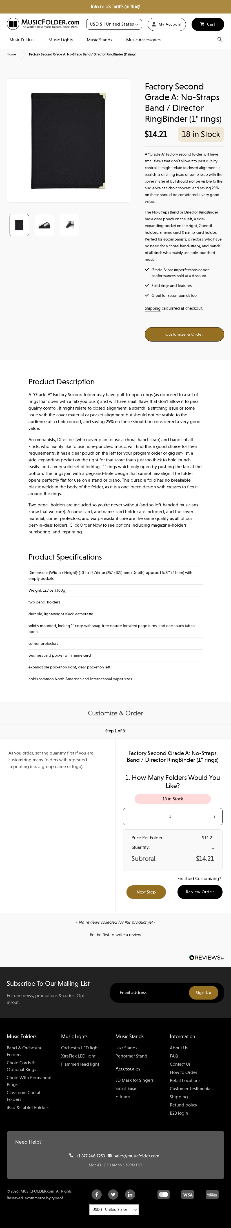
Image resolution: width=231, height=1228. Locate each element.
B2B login (179, 1113)
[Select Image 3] (69, 225)
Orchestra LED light (80, 1047)
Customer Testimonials (191, 1088)
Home (11, 54)
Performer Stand (131, 1056)
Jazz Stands (126, 1047)
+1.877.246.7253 (90, 1156)
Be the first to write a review (115, 934)
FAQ (174, 1056)
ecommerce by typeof (44, 1198)
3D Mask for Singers (134, 1080)
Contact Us (180, 1064)
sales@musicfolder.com (136, 1156)
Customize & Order (184, 334)
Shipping (153, 308)
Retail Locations (185, 1080)
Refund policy (183, 1105)
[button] (115, 934)
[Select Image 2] (44, 225)
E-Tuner (122, 1096)
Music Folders (22, 39)
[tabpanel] (69, 140)
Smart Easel (126, 1088)
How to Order (183, 1072)
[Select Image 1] (19, 225)
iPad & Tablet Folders (27, 1107)
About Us (179, 1047)
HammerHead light (80, 1064)
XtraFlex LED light (78, 1056)
